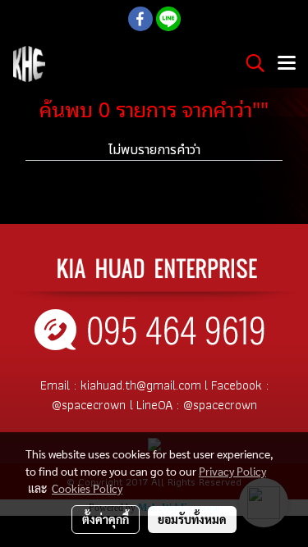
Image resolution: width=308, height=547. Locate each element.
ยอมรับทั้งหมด (192, 519)
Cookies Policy (87, 488)
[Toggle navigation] (287, 64)
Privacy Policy (232, 470)
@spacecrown (89, 404)
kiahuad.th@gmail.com (140, 385)
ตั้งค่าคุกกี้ (105, 519)
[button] (249, 63)
